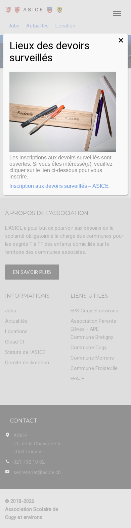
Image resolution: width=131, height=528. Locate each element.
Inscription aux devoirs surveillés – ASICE (59, 186)
